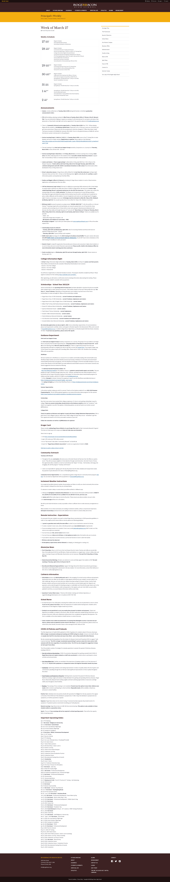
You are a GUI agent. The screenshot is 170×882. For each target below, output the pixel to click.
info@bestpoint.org (73, 376)
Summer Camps (106, 71)
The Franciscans (106, 31)
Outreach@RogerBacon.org (77, 476)
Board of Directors (106, 35)
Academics (69, 10)
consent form (81, 347)
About (48, 10)
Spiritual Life (94, 10)
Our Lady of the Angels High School (111, 74)
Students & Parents (81, 10)
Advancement (119, 10)
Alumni (111, 10)
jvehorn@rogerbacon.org (79, 528)
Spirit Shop (104, 60)
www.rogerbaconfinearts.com (80, 221)
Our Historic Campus (107, 42)
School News (105, 39)
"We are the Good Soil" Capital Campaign (100, 871)
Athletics (104, 10)
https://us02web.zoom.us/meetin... (67, 274)
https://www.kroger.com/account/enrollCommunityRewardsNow (60, 436)
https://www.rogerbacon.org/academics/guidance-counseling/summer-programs (61, 394)
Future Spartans (58, 10)
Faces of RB (105, 64)
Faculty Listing (105, 53)
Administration (106, 49)
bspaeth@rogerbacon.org (48, 329)
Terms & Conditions (72, 879)
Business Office (106, 46)
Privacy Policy (80, 879)
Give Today (94, 868)
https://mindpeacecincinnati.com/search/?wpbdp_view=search (56, 380)
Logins (93, 865)
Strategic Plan (105, 28)
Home (42, 18)
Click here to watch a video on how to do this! (52, 448)
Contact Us (105, 67)
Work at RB (105, 56)
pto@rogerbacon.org (93, 121)
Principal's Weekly (52, 18)
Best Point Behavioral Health (49, 370)
